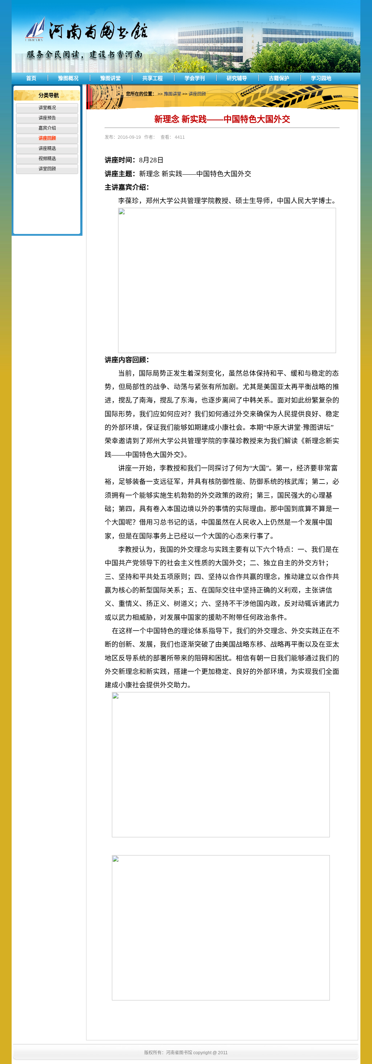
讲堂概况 (47, 107)
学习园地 (321, 78)
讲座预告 (47, 118)
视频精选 (47, 158)
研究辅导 (237, 78)
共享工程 (152, 78)
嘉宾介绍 (47, 128)
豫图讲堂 (110, 78)
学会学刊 (195, 78)
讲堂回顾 (47, 168)
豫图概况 (68, 78)
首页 (31, 78)
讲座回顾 (47, 138)
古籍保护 (279, 78)
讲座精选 (47, 148)
